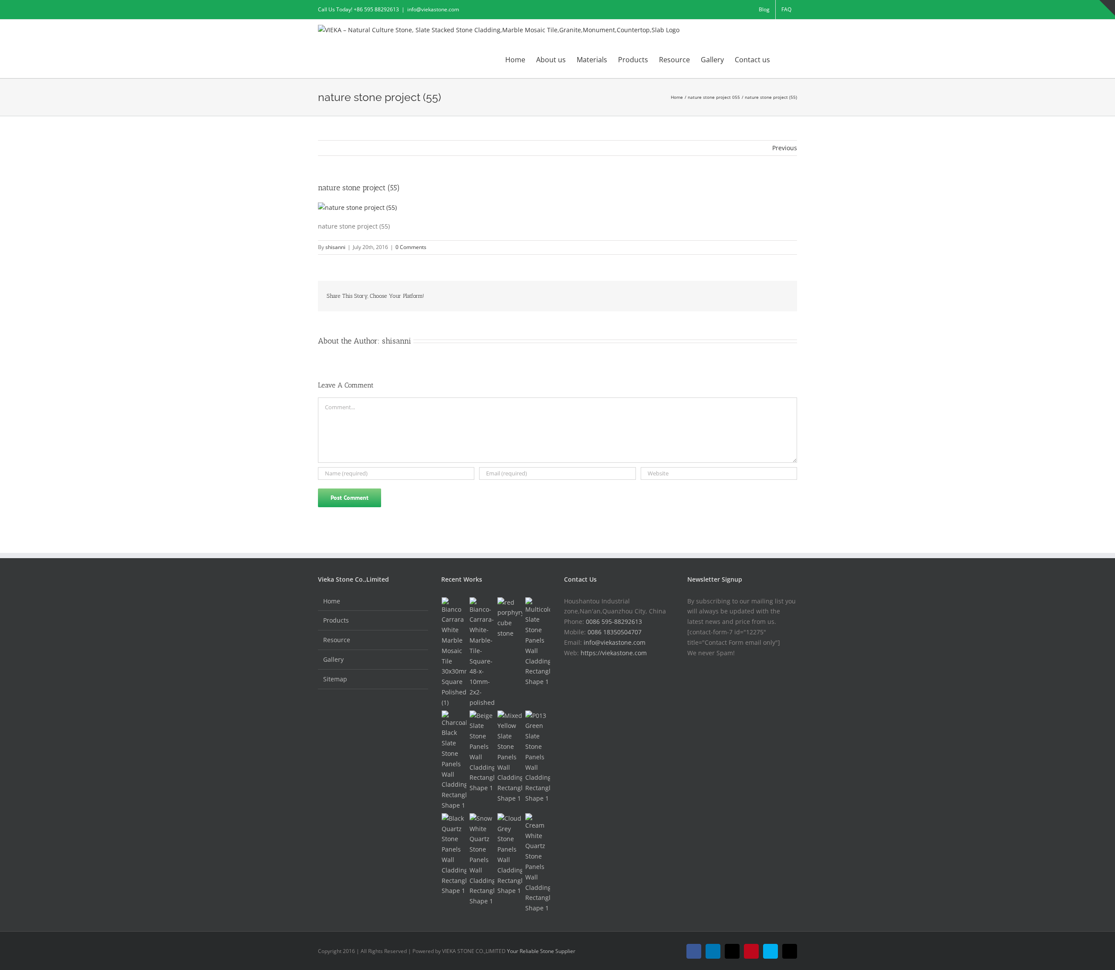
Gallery (333, 659)
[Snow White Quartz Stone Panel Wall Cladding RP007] (482, 860)
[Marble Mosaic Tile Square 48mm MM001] (482, 652)
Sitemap (335, 679)
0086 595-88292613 (614, 621)
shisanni (335, 247)
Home (331, 601)
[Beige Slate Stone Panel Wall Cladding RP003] (482, 752)
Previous (784, 148)
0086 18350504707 (615, 632)
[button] (783, 59)
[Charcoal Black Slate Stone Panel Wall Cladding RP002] (454, 760)
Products (336, 620)
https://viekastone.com (614, 653)
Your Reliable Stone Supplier (541, 951)
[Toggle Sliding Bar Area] (1107, 8)
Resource (336, 640)
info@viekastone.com (433, 9)
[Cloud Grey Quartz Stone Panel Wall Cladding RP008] (510, 854)
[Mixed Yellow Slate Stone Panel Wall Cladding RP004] (510, 757)
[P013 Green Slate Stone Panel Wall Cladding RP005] (538, 757)
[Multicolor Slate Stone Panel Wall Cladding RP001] (538, 642)
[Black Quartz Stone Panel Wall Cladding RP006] (454, 854)
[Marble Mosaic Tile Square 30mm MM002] (454, 652)
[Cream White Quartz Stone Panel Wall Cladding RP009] (538, 863)
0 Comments (410, 247)
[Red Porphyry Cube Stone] (510, 618)
